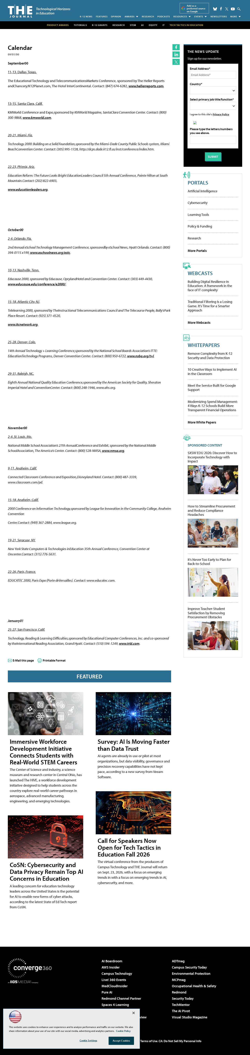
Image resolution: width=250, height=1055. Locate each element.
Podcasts (163, 16)
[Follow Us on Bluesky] (215, 9)
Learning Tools (198, 214)
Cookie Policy (123, 1030)
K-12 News (86, 16)
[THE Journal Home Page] (39, 11)
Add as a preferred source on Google (196, 8)
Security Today (183, 998)
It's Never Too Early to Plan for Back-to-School (209, 561)
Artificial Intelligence (202, 191)
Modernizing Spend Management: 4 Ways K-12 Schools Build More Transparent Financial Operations (213, 405)
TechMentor (181, 1004)
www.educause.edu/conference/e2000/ (37, 284)
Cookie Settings (88, 1040)
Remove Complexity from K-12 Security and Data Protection (210, 355)
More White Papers (202, 422)
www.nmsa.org (113, 450)
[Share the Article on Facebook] (176, 47)
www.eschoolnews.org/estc (50, 252)
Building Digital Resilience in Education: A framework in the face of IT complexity (210, 285)
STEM (133, 25)
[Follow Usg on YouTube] (233, 9)
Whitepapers (204, 344)
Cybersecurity (197, 202)
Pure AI (107, 992)
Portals (198, 182)
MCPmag (179, 979)
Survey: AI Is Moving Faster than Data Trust (134, 744)
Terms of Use (148, 1041)
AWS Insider (111, 967)
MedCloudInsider (115, 986)
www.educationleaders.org (28, 189)
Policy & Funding (200, 226)
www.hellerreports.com (146, 86)
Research (148, 16)
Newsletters (219, 16)
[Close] (133, 1013)
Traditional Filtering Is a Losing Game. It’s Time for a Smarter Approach (210, 305)
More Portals (197, 250)
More (233, 16)
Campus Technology (117, 973)
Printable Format (54, 660)
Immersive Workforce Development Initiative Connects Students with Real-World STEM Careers (43, 751)
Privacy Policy (221, 114)
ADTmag (178, 961)
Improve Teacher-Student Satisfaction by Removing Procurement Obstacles (206, 613)
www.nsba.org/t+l (140, 356)
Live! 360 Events (114, 979)
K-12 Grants (99, 25)
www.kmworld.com (37, 117)
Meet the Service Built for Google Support (212, 387)
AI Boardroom (112, 961)
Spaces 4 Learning (115, 1004)
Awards (130, 16)
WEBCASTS (200, 273)
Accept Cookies (121, 1040)
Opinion (116, 16)
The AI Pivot (181, 1011)
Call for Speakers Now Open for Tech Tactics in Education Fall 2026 (129, 847)
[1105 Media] (31, 1003)
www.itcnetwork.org (23, 324)
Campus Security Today (189, 967)
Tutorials (80, 25)
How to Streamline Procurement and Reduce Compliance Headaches (211, 510)
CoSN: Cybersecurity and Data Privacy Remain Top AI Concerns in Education (46, 871)
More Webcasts (199, 322)
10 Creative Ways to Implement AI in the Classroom (212, 371)
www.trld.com (129, 643)
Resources (180, 16)
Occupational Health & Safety (194, 986)
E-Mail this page (23, 660)
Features (102, 16)
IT (163, 25)
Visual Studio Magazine (189, 1017)
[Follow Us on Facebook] (221, 9)
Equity (153, 25)
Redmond (179, 992)
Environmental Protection (191, 973)
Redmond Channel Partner (121, 998)
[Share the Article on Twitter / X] (176, 61)
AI (142, 25)
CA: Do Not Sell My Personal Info (180, 1041)
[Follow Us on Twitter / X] (226, 9)
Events (198, 16)
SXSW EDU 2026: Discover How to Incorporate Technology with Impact (212, 457)
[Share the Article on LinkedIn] (176, 54)
